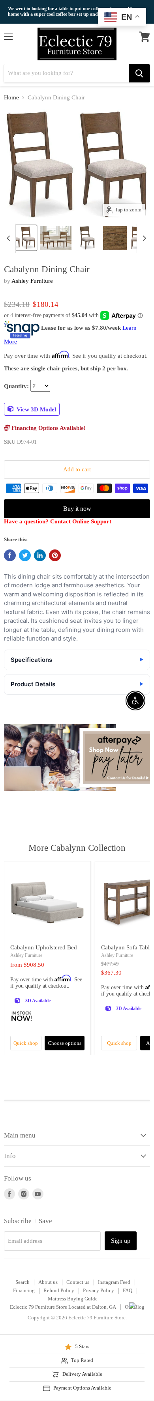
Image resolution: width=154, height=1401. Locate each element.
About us (48, 1282)
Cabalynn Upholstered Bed (43, 947)
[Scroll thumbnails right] (143, 238)
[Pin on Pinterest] (55, 555)
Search (22, 1282)
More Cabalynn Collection (77, 848)
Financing (24, 1290)
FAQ (127, 1290)
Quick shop (25, 1043)
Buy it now (77, 508)
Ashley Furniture (32, 281)
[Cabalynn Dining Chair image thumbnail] (20, 237)
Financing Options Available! (48, 428)
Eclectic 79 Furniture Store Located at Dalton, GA (63, 1307)
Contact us (77, 1282)
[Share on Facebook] (10, 555)
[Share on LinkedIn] (40, 555)
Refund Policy (58, 1290)
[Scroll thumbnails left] (9, 238)
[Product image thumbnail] (55, 237)
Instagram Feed (114, 1282)
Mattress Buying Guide (73, 1299)
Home (11, 97)
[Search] (139, 73)
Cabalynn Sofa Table (126, 947)
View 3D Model (35, 409)
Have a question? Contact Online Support (57, 521)
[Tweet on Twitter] (25, 555)
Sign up (120, 1240)
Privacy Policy (98, 1290)
